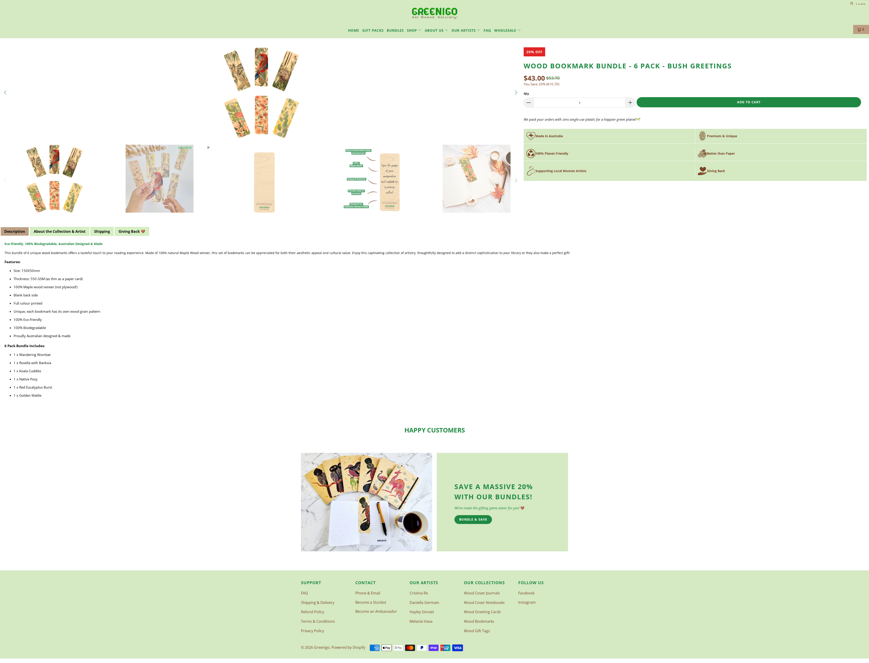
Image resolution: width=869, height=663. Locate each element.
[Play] (260, 92)
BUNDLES (395, 30)
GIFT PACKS (373, 30)
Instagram (527, 602)
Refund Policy (312, 611)
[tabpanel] (434, 321)
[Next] (515, 92)
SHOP (412, 30)
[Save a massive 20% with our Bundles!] (366, 502)
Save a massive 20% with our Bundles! (493, 491)
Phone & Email (367, 593)
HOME (353, 30)
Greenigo (322, 647)
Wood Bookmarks (479, 621)
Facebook (526, 593)
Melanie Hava (421, 621)
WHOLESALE (505, 30)
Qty (526, 93)
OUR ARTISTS (464, 30)
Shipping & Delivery (317, 602)
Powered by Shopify (348, 647)
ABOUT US (435, 30)
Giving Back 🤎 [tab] (132, 231)
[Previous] (5, 92)
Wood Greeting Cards (482, 611)
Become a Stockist (370, 602)
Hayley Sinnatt (422, 611)
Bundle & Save (473, 519)
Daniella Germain (424, 602)
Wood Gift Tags (477, 630)
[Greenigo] (434, 13)
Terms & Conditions (318, 621)
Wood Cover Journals (482, 593)
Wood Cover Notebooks (484, 602)
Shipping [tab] (102, 231)
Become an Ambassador (376, 611)
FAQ (487, 30)
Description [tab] (14, 231)
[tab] (59, 231)
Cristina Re (419, 593)
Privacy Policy (312, 630)
